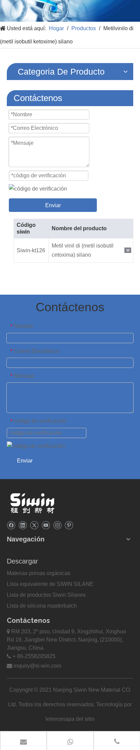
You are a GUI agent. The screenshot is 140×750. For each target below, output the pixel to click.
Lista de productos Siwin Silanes (46, 595)
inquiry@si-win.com (37, 666)
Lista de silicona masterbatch (42, 606)
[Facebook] (11, 525)
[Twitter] (34, 525)
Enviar (53, 205)
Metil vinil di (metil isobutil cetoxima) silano (82, 250)
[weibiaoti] (32, 503)
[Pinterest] (69, 525)
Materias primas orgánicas (38, 573)
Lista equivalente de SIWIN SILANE (50, 584)
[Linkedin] (22, 525)
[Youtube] (45, 525)
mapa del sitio (77, 719)
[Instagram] (57, 525)
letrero (53, 719)
